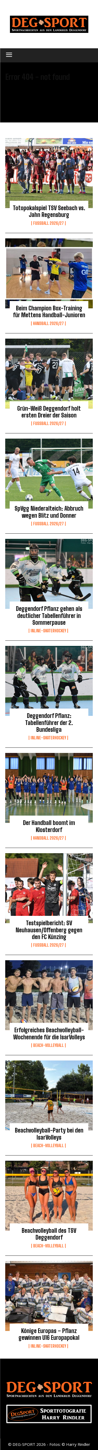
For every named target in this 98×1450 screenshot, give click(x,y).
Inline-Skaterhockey (48, 631)
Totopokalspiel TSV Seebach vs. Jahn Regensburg (49, 211)
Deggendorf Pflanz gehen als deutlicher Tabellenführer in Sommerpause (49, 615)
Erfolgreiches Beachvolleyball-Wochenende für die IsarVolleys (49, 1033)
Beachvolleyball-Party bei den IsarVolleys (49, 1134)
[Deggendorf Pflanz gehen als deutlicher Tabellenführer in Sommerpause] (49, 574)
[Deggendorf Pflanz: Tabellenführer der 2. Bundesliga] (49, 681)
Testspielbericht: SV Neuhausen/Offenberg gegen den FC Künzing (49, 929)
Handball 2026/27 (48, 323)
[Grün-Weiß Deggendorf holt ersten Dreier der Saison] (49, 374)
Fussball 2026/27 (48, 223)
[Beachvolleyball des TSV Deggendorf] (49, 1196)
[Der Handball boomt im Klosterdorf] (49, 788)
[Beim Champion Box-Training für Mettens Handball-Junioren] (49, 273)
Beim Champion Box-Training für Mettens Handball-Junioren (49, 312)
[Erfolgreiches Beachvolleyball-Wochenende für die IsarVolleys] (49, 995)
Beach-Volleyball (48, 1045)
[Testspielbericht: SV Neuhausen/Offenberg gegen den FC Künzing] (49, 888)
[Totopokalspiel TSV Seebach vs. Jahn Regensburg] (49, 173)
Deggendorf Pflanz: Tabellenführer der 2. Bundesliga (49, 722)
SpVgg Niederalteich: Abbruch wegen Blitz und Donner (49, 512)
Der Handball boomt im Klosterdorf (49, 826)
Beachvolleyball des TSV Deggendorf (49, 1234)
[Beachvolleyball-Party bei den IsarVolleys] (49, 1095)
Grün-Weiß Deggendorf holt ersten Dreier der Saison (49, 412)
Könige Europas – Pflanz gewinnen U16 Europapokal (49, 1334)
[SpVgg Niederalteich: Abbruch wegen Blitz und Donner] (49, 474)
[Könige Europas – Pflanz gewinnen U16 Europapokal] (49, 1296)
